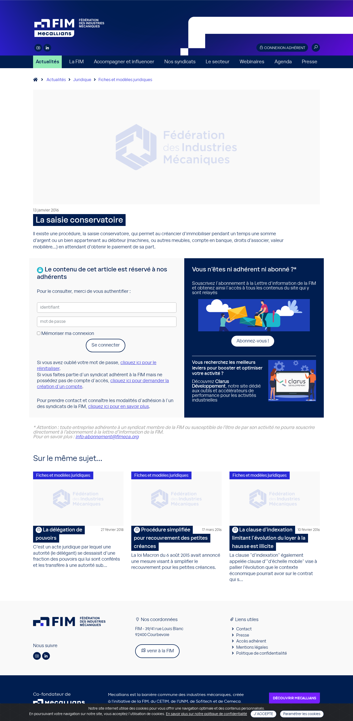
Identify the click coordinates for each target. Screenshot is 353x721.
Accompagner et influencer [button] (124, 61)
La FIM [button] (76, 61)
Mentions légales (252, 647)
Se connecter (105, 345)
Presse (309, 61)
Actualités (47, 61)
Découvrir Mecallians (294, 698)
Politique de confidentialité (261, 653)
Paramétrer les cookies (301, 714)
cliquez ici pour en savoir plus (118, 406)
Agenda (283, 61)
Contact (244, 629)
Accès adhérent (251, 641)
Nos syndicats (180, 61)
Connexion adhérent (284, 48)
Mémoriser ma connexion (67, 333)
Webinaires (252, 61)
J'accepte (263, 714)
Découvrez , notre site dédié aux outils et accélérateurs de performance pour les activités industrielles (227, 381)
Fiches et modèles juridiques (125, 80)
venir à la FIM (160, 651)
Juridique (82, 80)
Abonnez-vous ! (252, 341)
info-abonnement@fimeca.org (107, 437)
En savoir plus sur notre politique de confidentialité (206, 714)
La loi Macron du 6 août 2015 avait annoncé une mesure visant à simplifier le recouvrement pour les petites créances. (176, 548)
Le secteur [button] (217, 61)
